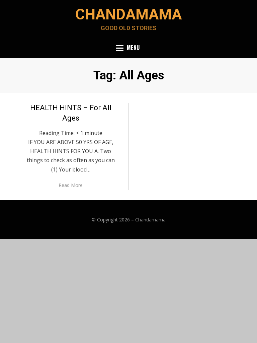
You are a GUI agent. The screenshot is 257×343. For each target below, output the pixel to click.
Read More (71, 185)
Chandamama (128, 14)
